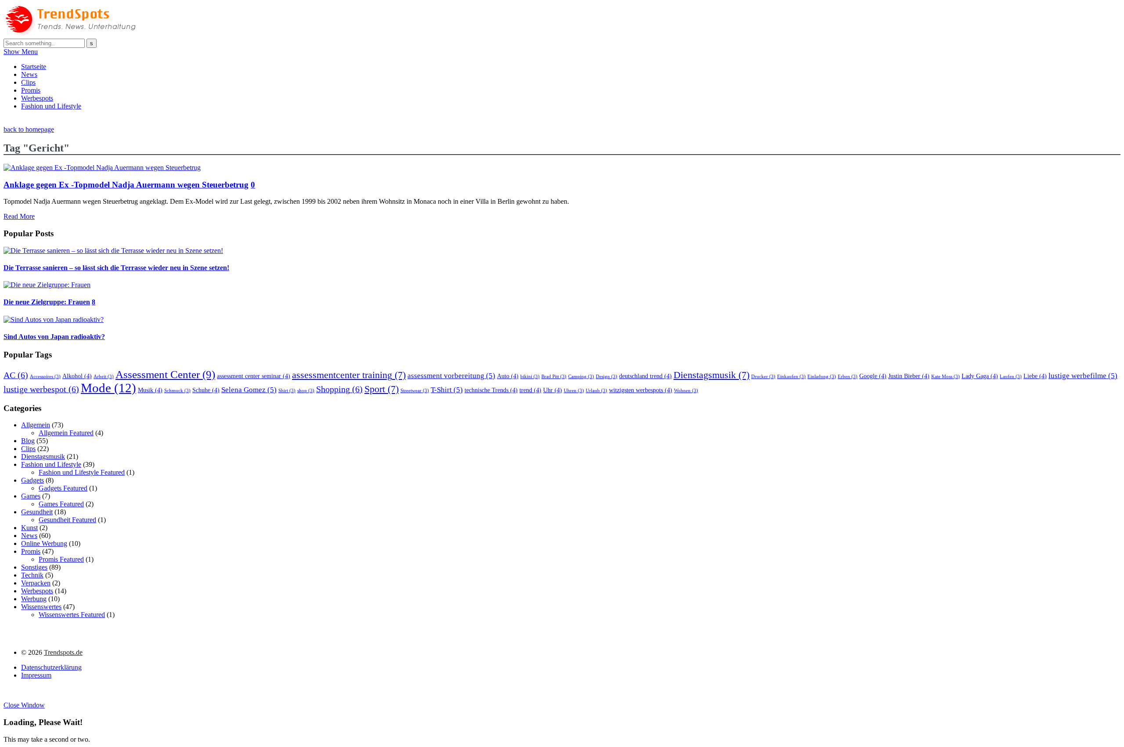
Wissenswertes (41, 606)
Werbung (34, 599)
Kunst (29, 527)
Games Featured (61, 504)
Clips (28, 82)
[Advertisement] (163, 120)
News (29, 74)
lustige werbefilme (1082, 376)
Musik (150, 389)
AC (16, 375)
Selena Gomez (249, 390)
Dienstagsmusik (711, 375)
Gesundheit (37, 512)
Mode (108, 388)
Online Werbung (44, 543)
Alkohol (77, 375)
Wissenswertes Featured (72, 614)
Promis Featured (61, 559)
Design (606, 376)
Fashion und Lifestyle (51, 106)
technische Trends (491, 389)
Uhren (574, 390)
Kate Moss (945, 376)
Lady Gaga (980, 375)
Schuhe (206, 389)
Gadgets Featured (63, 488)
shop (305, 390)
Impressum (36, 675)
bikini (530, 376)
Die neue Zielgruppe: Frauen (47, 302)
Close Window (24, 705)
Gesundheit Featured (67, 519)
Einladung (821, 376)
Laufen (1011, 376)
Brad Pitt (553, 376)
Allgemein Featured (66, 433)
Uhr (552, 389)
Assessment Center (165, 374)
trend (530, 389)
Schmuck (177, 390)
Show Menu (21, 51)
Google (872, 375)
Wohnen (686, 390)
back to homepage (29, 129)
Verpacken (35, 583)
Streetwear (414, 390)
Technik (32, 575)
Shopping (339, 389)
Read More (19, 216)
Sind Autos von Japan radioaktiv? (54, 336)
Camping (581, 376)
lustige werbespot (41, 389)
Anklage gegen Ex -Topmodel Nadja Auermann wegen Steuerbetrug (126, 184)
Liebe (1035, 375)
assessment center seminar (253, 375)
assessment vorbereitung (451, 376)
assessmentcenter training (349, 375)
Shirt (286, 390)
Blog (28, 440)
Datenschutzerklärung (51, 667)
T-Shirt (447, 390)
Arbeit (104, 376)
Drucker (763, 376)
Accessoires (45, 376)
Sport (381, 389)
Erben (847, 376)
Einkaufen (791, 376)
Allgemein (35, 425)
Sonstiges (34, 567)
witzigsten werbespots (640, 389)
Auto (508, 375)
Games (30, 496)
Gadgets (32, 480)
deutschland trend (645, 375)
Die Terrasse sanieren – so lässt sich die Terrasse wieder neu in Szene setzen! (116, 267)
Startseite (33, 66)
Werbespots (37, 98)
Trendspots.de (63, 652)
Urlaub (596, 390)
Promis (30, 90)
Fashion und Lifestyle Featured (82, 472)
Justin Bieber (908, 375)
